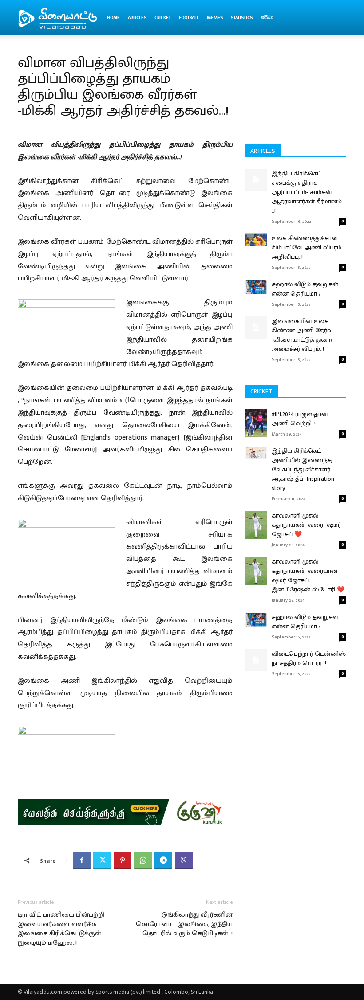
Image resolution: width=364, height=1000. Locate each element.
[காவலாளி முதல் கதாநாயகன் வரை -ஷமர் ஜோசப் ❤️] (256, 525)
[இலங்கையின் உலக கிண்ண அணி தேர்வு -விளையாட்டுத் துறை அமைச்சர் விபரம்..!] (256, 327)
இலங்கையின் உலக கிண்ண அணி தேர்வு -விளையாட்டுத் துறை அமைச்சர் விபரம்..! (302, 335)
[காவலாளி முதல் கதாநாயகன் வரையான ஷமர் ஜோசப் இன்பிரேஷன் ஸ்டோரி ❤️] (256, 571)
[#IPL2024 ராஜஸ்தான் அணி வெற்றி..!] (256, 423)
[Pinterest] (122, 860)
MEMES (215, 18)
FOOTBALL (189, 18)
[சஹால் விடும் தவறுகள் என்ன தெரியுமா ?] (256, 287)
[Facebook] (82, 860)
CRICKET (162, 18)
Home (113, 18)
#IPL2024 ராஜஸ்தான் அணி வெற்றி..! (300, 418)
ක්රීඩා (267, 18)
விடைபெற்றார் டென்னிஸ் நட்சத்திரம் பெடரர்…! (309, 658)
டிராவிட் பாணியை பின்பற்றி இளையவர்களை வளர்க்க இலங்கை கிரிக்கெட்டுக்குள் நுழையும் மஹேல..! (61, 928)
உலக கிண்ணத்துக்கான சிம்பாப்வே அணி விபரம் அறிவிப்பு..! (306, 247)
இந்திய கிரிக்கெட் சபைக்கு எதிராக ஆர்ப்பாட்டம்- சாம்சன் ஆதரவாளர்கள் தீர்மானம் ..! (307, 192)
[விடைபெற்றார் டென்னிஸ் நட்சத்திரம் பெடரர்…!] (256, 660)
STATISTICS (242, 18)
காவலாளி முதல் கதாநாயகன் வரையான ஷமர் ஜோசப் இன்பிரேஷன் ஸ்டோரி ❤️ (308, 575)
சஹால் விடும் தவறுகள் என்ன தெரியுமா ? (305, 289)
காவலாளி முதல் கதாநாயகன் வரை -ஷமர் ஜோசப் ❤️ (306, 524)
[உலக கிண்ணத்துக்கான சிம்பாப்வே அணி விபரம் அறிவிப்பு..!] (256, 239)
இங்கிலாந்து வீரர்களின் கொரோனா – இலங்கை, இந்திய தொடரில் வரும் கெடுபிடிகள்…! (184, 924)
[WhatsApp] (143, 860)
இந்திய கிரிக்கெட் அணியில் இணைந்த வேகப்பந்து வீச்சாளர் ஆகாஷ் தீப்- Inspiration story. (303, 469)
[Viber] (184, 860)
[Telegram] (163, 860)
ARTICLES (137, 18)
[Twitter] (102, 860)
